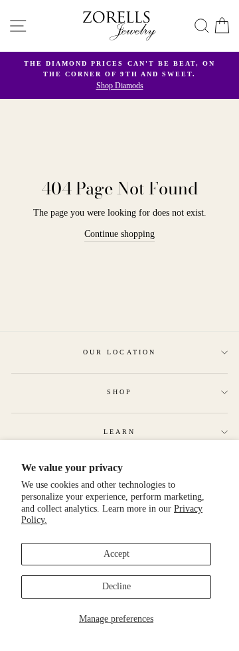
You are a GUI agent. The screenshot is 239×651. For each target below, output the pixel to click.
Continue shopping (119, 234)
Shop (119, 392)
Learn (119, 431)
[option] (119, 75)
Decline (116, 586)
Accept (116, 554)
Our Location (119, 352)
